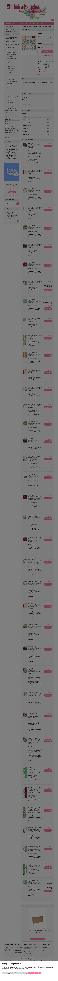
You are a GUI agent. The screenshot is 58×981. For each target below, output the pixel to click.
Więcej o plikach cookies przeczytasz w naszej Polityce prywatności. (16, 969)
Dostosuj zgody (23, 973)
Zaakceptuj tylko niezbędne (10, 973)
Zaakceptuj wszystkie (34, 973)
